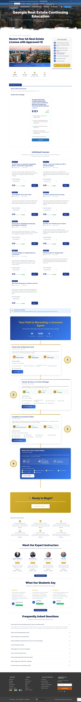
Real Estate (17, 3)
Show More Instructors (40, 575)
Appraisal (29, 3)
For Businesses (54, 6)
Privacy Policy (12, 699)
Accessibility (27, 699)
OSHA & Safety (35, 3)
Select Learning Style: (16, 179)
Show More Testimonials (40, 610)
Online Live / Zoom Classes (46, 684)
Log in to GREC (16, 371)
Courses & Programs (37, 6)
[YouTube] (64, 691)
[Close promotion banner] (71, 1)
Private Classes (28, 681)
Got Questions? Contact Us (63, 65)
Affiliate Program (44, 688)
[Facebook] (58, 691)
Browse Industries (25, 6)
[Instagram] (62, 691)
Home (12, 3)
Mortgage (23, 3)
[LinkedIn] (60, 691)
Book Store (46, 6)
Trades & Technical (50, 3)
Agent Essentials (44, 681)
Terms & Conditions (19, 699)
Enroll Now (40, 140)
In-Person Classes (44, 682)
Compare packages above (42, 311)
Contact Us (27, 688)
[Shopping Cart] (62, 7)
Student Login (68, 6)
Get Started (43, 679)
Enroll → (34, 185)
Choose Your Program (40, 506)
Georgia (19, 35)
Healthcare (42, 3)
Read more (20, 527)
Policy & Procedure (29, 689)
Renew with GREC (27, 475)
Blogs (26, 684)
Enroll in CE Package (27, 406)
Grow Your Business (45, 686)
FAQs (26, 686)
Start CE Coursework (18, 440)
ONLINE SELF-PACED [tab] (16, 84)
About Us (27, 679)
